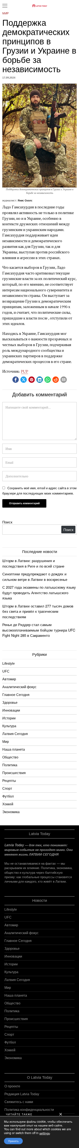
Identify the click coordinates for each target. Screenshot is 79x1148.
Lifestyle (8, 663)
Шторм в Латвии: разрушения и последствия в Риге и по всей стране (33, 563)
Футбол (8, 796)
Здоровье (9, 702)
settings (44, 1133)
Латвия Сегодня (15, 734)
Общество (10, 757)
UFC (5, 671)
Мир (5, 13)
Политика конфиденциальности (29, 1109)
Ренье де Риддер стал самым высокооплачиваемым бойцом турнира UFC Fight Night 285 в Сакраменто (38, 630)
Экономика (11, 812)
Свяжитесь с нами (18, 1102)
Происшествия (14, 773)
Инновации (11, 710)
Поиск (7, 521)
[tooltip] (15, 379)
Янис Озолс (25, 200)
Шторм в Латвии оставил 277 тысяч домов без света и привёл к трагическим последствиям (37, 611)
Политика (9, 765)
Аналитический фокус (19, 687)
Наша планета (13, 749)
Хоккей (7, 804)
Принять (13, 1141)
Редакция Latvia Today (21, 1094)
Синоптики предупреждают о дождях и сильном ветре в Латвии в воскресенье (34, 576)
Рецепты (9, 781)
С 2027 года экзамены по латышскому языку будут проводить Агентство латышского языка (39, 592)
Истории (9, 718)
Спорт (7, 788)
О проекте (12, 1086)
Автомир (9, 679)
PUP (24, 371)
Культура (9, 726)
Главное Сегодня (15, 695)
